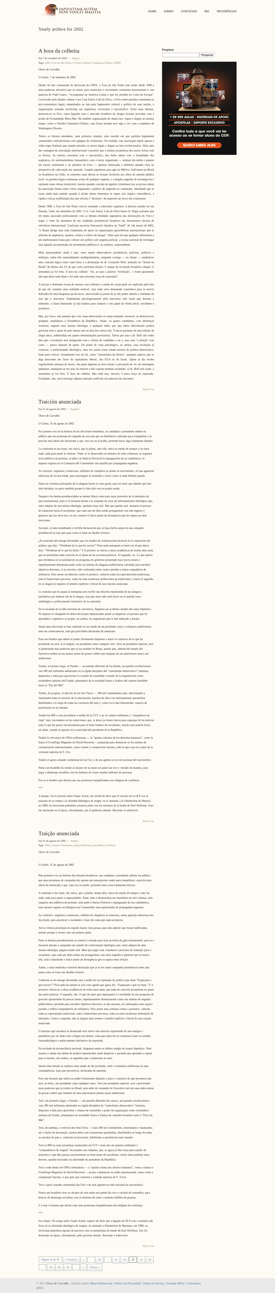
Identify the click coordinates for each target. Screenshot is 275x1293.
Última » (95, 1267)
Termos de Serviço (153, 1283)
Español (74, 409)
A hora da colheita (58, 51)
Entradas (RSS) (175, 1283)
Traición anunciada (59, 402)
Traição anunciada (58, 833)
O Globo (77, 62)
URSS (117, 62)
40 (59, 1267)
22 (116, 1259)
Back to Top (148, 389)
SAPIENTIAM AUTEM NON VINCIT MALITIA (72, 10)
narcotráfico (98, 845)
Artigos (76, 58)
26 (149, 1259)
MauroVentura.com (101, 1283)
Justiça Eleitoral (82, 845)
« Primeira (71, 1259)
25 (141, 1259)
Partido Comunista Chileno (98, 62)
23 (124, 1259)
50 (67, 1267)
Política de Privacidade (128, 1283)
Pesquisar (168, 49)
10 (99, 1259)
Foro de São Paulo (61, 62)
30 (50, 1267)
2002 (48, 62)
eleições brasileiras (62, 845)
